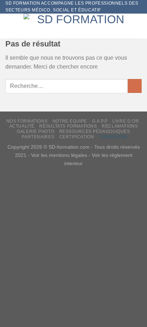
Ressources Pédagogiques (94, 131)
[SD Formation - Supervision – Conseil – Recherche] (77, 26)
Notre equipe (69, 121)
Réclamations (120, 126)
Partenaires (38, 136)
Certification (76, 136)
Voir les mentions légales (59, 155)
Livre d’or (125, 121)
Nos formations (27, 121)
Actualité (22, 126)
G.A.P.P (100, 121)
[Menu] (9, 26)
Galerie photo (35, 131)
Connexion (113, 136)
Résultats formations (68, 126)
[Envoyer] (135, 86)
